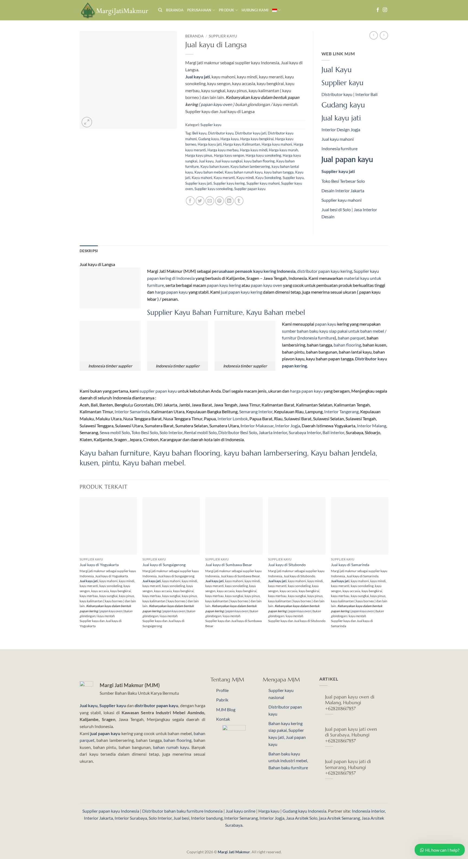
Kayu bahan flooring (186, 453)
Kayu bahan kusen (214, 166)
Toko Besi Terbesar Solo (343, 181)
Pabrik (222, 699)
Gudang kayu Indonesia (304, 810)
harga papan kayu (171, 291)
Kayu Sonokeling (268, 177)
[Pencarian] (160, 10)
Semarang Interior (255, 411)
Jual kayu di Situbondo (287, 564)
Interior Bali (366, 94)
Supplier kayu (223, 36)
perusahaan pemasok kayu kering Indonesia (253, 271)
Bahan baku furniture (288, 767)
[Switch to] (276, 10)
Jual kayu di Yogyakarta (99, 564)
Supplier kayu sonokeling (213, 189)
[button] (87, 122)
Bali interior (333, 432)
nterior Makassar (258, 425)
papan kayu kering (224, 285)
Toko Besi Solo (144, 432)
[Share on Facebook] (190, 200)
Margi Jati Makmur (234, 852)
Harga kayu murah (283, 150)
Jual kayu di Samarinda (350, 564)
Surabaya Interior (305, 432)
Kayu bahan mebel (208, 172)
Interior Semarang (241, 817)
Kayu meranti (224, 177)
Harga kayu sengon (229, 155)
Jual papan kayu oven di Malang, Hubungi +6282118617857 (349, 702)
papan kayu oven (216, 104)
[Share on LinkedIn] (229, 200)
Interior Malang (371, 425)
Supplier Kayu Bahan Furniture (195, 312)
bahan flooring (347, 344)
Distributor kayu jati (250, 133)
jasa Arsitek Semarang (339, 817)
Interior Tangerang (341, 411)
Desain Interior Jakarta (342, 190)
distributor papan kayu (156, 705)
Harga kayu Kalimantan (241, 144)
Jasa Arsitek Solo (301, 817)
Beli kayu (199, 133)
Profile (222, 690)
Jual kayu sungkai (228, 161)
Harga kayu (229, 139)
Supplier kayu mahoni (263, 183)
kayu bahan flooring (259, 161)
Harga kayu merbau (222, 150)
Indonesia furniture (339, 148)
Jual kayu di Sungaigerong (164, 564)
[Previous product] (384, 35)
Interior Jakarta (98, 817)
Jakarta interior (273, 432)
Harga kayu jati (210, 144)
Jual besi (181, 817)
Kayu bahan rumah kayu (243, 172)
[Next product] (373, 35)
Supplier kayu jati (198, 183)
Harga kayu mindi (253, 150)
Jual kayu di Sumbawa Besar (228, 564)
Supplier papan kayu (249, 189)
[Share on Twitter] (200, 200)
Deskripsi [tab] (89, 251)
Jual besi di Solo (336, 209)
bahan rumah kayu (171, 747)
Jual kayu (206, 161)
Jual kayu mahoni (337, 139)
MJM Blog (225, 709)
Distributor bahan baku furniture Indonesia (182, 810)
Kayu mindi (245, 177)
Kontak (223, 719)
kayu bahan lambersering (265, 453)
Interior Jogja (287, 425)
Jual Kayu (336, 69)
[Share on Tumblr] (239, 200)
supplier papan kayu (158, 390)
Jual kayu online (240, 810)
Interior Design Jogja (340, 129)
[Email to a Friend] (209, 200)
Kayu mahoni (202, 177)
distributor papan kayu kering (324, 271)
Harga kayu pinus (198, 155)
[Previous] (80, 572)
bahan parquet (351, 337)
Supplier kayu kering (229, 183)
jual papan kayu (105, 733)
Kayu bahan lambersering (250, 166)
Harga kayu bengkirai (257, 139)
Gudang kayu (208, 139)
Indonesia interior (368, 810)
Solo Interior (171, 432)
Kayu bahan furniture (115, 453)
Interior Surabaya (131, 817)
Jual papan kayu (347, 159)
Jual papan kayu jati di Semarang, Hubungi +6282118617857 (348, 767)
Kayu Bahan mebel (275, 312)
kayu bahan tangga (279, 172)
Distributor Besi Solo (237, 432)
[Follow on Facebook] (378, 10)
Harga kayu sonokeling (263, 155)
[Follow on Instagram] (385, 10)
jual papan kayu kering (241, 291)
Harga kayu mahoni (277, 144)
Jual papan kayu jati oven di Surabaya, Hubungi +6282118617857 (351, 735)
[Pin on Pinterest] (219, 200)
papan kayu (325, 323)
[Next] (388, 572)
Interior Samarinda (132, 411)
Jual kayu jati (341, 118)
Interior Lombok (232, 418)
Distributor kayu (220, 133)
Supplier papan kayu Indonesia (110, 810)
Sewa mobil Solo (115, 432)
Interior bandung (207, 817)
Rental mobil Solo (200, 432)
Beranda (174, 10)
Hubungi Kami (255, 10)
